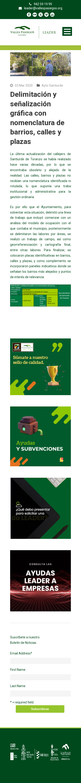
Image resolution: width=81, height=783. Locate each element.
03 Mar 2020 (24, 85)
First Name (17, 669)
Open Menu (67, 31)
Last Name (17, 686)
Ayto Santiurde (52, 85)
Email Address (21, 653)
